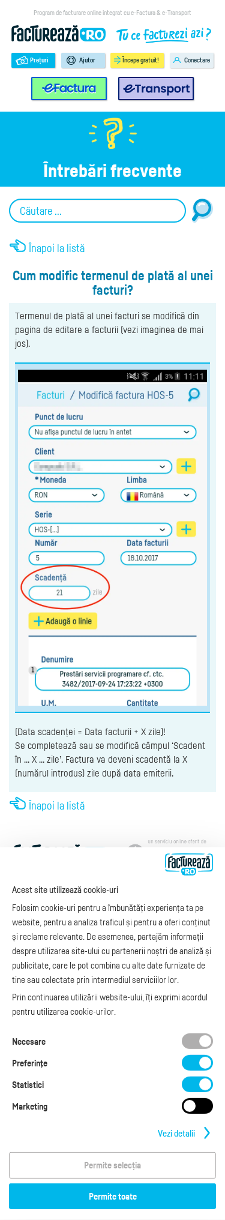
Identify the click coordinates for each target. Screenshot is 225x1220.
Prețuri (39, 60)
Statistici (28, 1084)
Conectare (197, 60)
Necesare (29, 1041)
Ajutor (87, 60)
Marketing (29, 1106)
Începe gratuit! (140, 60)
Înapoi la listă (57, 247)
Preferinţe (29, 1062)
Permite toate (113, 1196)
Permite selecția (112, 1164)
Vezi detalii (176, 1133)
